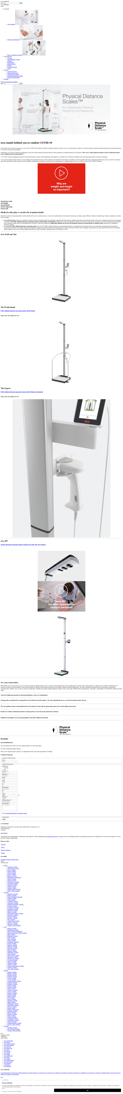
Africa (5, 865)
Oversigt (9, 58)
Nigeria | (11, 879)
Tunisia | (11, 886)
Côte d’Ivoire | (13, 868)
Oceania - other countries (14, 1030)
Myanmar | (12, 948)
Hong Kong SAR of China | (17, 933)
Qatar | (11, 954)
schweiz (7, 1047)
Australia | (12, 1027)
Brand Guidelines (6, 850)
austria (7, 1053)
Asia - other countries (13, 969)
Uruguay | (12, 922)
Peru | (11, 919)
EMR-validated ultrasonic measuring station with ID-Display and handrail (22, 392)
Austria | (11, 972)
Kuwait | (11, 943)
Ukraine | (12, 1021)
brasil (6, 1057)
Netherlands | (12, 1003)
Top (2, 1077)
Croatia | (11, 978)
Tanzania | (12, 885)
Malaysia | (12, 946)
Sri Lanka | (12, 960)
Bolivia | (11, 895)
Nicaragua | (12, 915)
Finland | (11, 987)
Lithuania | (12, 1000)
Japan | (11, 939)
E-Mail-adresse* (7, 800)
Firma (3, 777)
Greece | (11, 991)
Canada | (11, 898)
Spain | (11, 1015)
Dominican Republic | (15, 904)
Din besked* (6, 803)
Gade (3, 780)
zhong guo (8, 1048)
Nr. (3, 784)
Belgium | (12, 973)
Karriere (9, 65)
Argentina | (12, 894)
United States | (13, 921)
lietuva (7, 1065)
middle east (8, 1056)
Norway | (12, 1006)
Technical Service (12, 71)
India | (11, 934)
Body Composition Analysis (14, 55)
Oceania (6, 1026)
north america (9, 1045)
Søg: (2, 3)
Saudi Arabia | (13, 955)
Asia (5, 927)
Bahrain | (11, 928)
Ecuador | (12, 906)
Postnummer (5, 787)
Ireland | (11, 996)
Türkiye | (11, 964)
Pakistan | (12, 951)
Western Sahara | (13, 889)
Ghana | (11, 873)
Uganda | (11, 888)
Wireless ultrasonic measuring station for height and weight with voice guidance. (23, 544)
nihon (7, 1050)
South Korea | (13, 958)
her (19, 748)
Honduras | (12, 910)
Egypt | (11, 870)
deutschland (8, 1041)
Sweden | (12, 1017)
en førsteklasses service (52, 836)
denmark (7, 1066)
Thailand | (12, 963)
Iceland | (11, 994)
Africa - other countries (13, 891)
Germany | (12, 990)
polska (7, 1054)
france (7, 1042)
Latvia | (11, 999)
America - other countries (14, 925)
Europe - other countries (13, 1024)
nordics (7, 1059)
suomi (96, 1073)
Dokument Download (13, 74)
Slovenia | (12, 1014)
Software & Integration (13, 39)
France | (11, 988)
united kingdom (9, 1044)
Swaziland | (12, 883)
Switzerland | (12, 1018)
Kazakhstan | (13, 942)
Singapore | (12, 957)
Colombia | (12, 901)
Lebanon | (12, 945)
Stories (9, 68)
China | (14, 931)
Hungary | (12, 993)
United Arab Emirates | (15, 966)
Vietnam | (12, 967)
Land (3, 793)
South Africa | (13, 882)
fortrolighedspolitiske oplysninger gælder (16, 813)
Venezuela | (12, 924)
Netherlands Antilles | (15, 913)
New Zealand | (13, 1029)
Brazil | (14, 897)
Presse (3, 847)
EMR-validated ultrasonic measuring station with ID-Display (18, 311)
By (3, 790)
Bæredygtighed (11, 64)
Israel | (11, 937)
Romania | (12, 1011)
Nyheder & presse (12, 67)
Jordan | (11, 940)
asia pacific (8, 1062)
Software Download (12, 73)
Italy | (11, 997)
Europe (6, 970)
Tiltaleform (5, 766)
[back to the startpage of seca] (9, 82)
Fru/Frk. (6, 768)
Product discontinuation (13, 77)
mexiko (62, 1073)
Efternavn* (5, 774)
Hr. (5, 769)
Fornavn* (5, 771)
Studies (3, 853)
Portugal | (13, 1009)
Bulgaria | (12, 976)
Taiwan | (11, 961)
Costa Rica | (12, 903)
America (6, 892)
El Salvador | (13, 907)
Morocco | (12, 876)
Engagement (10, 62)
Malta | (11, 1002)
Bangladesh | (12, 930)
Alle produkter (11, 24)
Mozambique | (14, 877)
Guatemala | (12, 909)
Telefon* (5, 797)
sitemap (6, 1080)
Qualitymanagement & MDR (15, 76)
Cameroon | (12, 867)
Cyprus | (11, 979)
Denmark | (12, 982)
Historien (9, 61)
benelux (7, 1063)
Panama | (12, 916)
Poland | (11, 1008)
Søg (21, 3)
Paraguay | (12, 918)
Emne (3, 760)
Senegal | (11, 880)
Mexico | (11, 912)
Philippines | (12, 952)
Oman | (11, 949)
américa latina (9, 1060)
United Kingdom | (14, 1023)
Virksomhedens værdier (13, 59)
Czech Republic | (14, 981)
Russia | (11, 1012)
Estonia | (11, 985)
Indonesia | (12, 936)
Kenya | (11, 874)
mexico (7, 1051)
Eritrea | (11, 871)
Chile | (11, 900)
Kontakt (6, 79)
